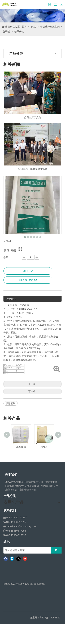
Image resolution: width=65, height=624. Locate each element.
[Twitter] (18, 558)
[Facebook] (5, 558)
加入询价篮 (26, 280)
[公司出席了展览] (32, 93)
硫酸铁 (30, 447)
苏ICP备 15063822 (50, 617)
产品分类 (9, 496)
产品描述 (11, 298)
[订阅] (56, 550)
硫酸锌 (54, 447)
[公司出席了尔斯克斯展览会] (32, 144)
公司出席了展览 (32, 117)
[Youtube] (25, 558)
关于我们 (11, 474)
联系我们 (9, 510)
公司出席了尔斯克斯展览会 (32, 168)
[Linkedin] (12, 558)
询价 (25, 271)
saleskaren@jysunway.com (21, 526)
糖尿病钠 (10, 403)
